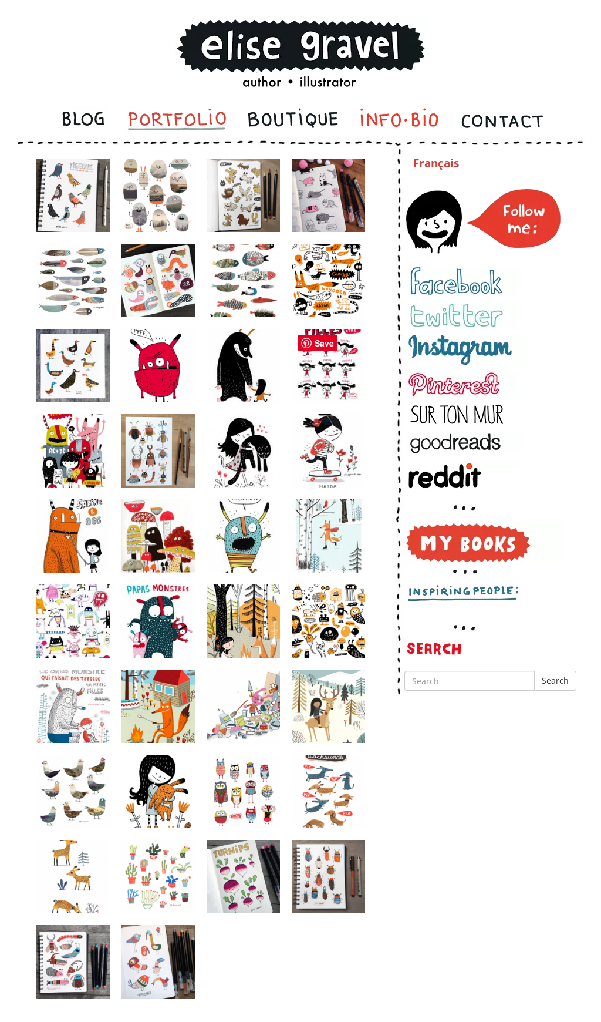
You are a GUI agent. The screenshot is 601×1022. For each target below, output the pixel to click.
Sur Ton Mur (462, 414)
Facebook (462, 281)
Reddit (464, 475)
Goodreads (464, 443)
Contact (501, 121)
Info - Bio (399, 121)
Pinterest (462, 384)
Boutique (292, 121)
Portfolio (177, 121)
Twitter (462, 315)
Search (555, 680)
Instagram (467, 350)
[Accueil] (300, 37)
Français (436, 163)
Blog (84, 121)
